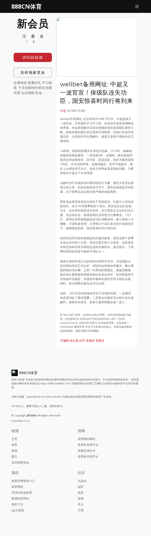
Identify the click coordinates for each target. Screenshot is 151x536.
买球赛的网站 (86, 439)
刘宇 (82, 341)
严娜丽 (64, 341)
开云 (81, 504)
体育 (14, 445)
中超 (63, 111)
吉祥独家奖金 (32, 72)
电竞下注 (17, 504)
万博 (81, 510)
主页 (14, 439)
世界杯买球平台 (88, 445)
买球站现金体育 (21, 493)
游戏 (14, 451)
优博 (81, 498)
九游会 (82, 481)
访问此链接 (32, 57)
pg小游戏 (17, 510)
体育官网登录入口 (23, 481)
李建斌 (90, 341)
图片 (14, 456)
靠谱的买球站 (20, 498)
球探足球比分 (86, 451)
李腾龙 (99, 341)
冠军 (81, 487)
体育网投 (17, 487)
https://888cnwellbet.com (56, 383)
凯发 (81, 493)
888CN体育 (26, 6)
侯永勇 (74, 341)
